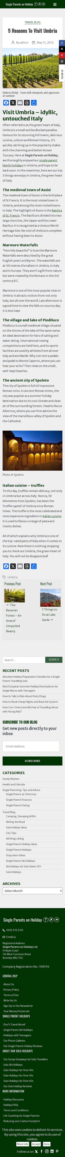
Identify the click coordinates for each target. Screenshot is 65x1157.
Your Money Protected (16, 1011)
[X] (62, 49)
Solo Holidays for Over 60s (18, 1081)
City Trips (11, 833)
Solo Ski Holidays (13, 1064)
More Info (22, 1144)
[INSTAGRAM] (62, 61)
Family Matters (11, 779)
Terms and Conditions (16, 1110)
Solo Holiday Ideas (16, 827)
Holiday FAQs (10, 1105)
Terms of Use (11, 995)
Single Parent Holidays (19, 849)
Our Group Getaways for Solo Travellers (25, 1059)
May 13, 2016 (45, 42)
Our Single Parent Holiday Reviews (22, 1046)
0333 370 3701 (14, 930)
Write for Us (10, 1000)
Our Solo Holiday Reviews (17, 1086)
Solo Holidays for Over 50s (18, 1075)
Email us (11, 937)
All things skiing (15, 838)
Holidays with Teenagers (17, 1035)
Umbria (12, 577)
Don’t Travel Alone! (14, 1024)
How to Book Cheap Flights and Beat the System (30, 701)
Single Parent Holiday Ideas (21, 844)
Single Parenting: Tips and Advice (21, 790)
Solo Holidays (13, 872)
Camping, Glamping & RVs (21, 816)
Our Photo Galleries (14, 1040)
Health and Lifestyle (14, 784)
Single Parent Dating (18, 805)
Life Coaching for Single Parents (21, 1115)
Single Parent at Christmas (21, 794)
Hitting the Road (15, 821)
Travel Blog (33, 22)
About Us (8, 984)
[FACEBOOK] (62, 43)
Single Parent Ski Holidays (20, 860)
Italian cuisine (51, 516)
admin (24, 42)
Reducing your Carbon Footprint (21, 1121)
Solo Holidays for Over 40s (18, 1070)
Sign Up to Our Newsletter (18, 1005)
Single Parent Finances (19, 799)
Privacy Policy (11, 989)
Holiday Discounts (13, 1099)
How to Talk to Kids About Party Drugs (24, 696)
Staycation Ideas (15, 855)
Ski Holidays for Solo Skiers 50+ (23, 866)
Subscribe (32, 761)
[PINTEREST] (62, 55)
